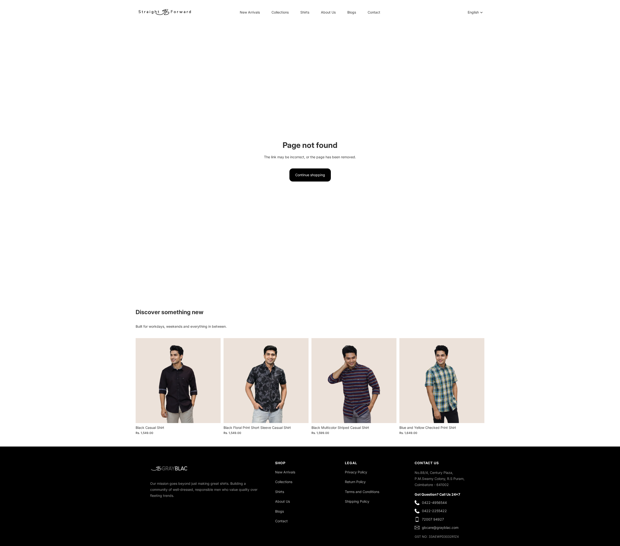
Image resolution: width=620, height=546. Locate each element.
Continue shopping (310, 175)
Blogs (279, 511)
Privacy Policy (356, 472)
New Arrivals (285, 472)
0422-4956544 (434, 502)
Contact (281, 521)
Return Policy (355, 482)
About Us (282, 501)
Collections (283, 482)
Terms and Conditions (362, 492)
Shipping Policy (357, 501)
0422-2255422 (434, 511)
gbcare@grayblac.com (440, 527)
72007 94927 (433, 519)
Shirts (279, 492)
